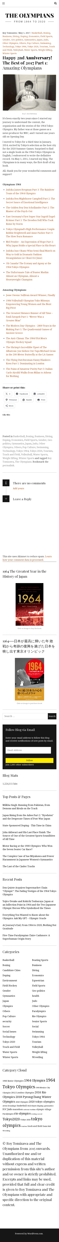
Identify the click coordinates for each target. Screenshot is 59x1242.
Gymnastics (30, 40)
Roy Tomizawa (10, 33)
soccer (39, 1114)
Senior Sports (39, 1021)
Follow (29, 760)
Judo (46, 40)
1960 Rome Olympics (13, 1081)
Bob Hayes (32, 1106)
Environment (10, 980)
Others (22, 43)
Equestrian (38, 980)
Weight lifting (45, 50)
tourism (24, 1126)
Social (35, 1026)
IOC (5, 1109)
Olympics (8, 1006)
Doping (24, 36)
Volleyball (18, 50)
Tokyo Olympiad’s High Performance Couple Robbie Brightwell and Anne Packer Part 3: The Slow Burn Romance (30, 233)
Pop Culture (33, 43)
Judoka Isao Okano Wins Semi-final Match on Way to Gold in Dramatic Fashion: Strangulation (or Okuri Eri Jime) (30, 254)
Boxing (46, 33)
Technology (8, 46)
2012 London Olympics (22, 1093)
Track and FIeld (11, 454)
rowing (34, 1114)
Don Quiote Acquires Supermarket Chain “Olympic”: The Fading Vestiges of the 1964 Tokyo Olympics (29, 891)
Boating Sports (40, 960)
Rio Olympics (39, 1016)
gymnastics (48, 1106)
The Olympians (29, 15)
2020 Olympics (22, 1102)
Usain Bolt (47, 1126)
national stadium (29, 1110)
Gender (6, 40)
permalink (8, 465)
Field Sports (46, 36)
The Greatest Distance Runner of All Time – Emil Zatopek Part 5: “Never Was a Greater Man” (29, 317)
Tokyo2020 (11, 1119)
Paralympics (39, 1011)
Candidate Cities (11, 970)
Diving (16, 36)
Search (54, 3)
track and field (34, 1126)
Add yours (18, 488)
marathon (18, 1109)
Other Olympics (10, 43)
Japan (40, 40)
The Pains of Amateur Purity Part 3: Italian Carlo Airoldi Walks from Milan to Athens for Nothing (29, 373)
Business (7, 36)
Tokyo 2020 (32, 46)
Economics (34, 36)
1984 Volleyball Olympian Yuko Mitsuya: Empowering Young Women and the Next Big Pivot (28, 304)
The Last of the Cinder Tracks (19, 866)
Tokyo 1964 (20, 46)
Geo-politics (17, 40)
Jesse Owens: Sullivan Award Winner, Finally (30, 295)
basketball (22, 1106)
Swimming (45, 43)
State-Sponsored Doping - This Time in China (27, 825)
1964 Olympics (34, 1080)
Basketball (37, 33)
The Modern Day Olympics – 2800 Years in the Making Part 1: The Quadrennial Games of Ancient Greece (31, 329)
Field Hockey (10, 985)
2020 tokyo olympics (42, 1101)
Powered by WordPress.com (29, 1233)
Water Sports (30, 50)
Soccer (6, 1026)
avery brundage (9, 1106)
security (7, 1021)
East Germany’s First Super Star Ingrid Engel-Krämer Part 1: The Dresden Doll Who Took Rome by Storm (31, 220)
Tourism (44, 46)
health (35, 996)
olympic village (43, 1109)
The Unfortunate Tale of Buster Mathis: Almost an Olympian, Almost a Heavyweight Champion (27, 276)
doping (40, 1106)
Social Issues (9, 1031)
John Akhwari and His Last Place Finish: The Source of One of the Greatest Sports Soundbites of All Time (29, 835)
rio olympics (22, 1113)
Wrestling (37, 1057)
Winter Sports (10, 53)
